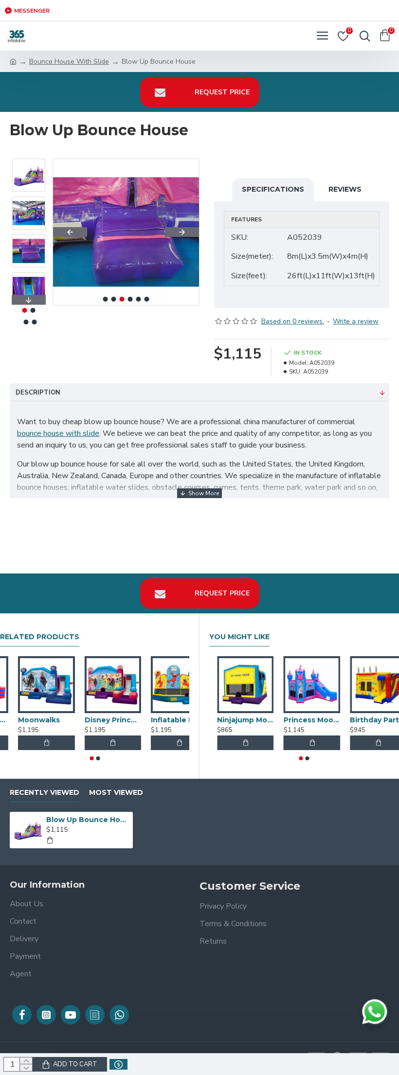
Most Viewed (116, 792)
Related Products (39, 637)
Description (38, 392)
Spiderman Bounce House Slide (28, 720)
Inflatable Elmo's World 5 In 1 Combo (237, 720)
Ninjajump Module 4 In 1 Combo (304, 720)
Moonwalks (87, 720)
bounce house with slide (58, 433)
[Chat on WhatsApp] (374, 1011)
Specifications (273, 189)
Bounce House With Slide (69, 61)
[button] (70, 232)
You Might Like (239, 637)
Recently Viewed (44, 792)
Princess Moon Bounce (370, 720)
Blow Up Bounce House (87, 819)
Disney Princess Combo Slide (161, 720)
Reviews (345, 189)
